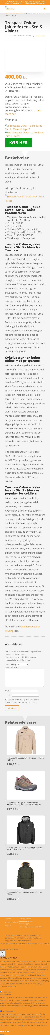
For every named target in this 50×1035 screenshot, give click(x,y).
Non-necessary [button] (6, 1008)
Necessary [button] (4, 989)
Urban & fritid (40, 36)
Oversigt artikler (25, 918)
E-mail (8, 695)
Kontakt (8, 925)
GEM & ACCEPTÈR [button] (7, 1028)
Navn (7, 691)
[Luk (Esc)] (8, 1031)
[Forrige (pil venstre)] (1, 1034)
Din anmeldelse (12, 667)
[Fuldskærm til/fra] (3, 1031)
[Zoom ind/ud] (1, 1031)
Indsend (12, 708)
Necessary (7, 992)
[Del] (6, 1031)
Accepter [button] (34, 946)
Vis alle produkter (12, 922)
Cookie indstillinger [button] (20, 946)
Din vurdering (10, 664)
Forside (8, 918)
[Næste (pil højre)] (3, 1034)
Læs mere (6, 946)
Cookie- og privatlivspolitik (15, 929)
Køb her (18, 142)
